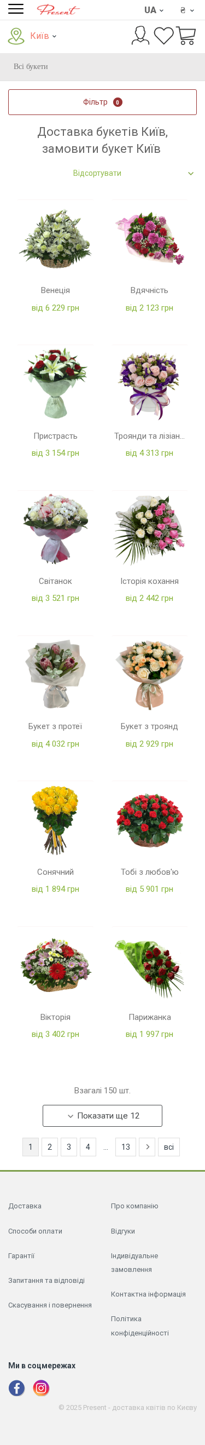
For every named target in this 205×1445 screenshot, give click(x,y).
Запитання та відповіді (46, 1280)
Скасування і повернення (50, 1305)
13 (125, 1147)
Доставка (25, 1206)
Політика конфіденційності (140, 1326)
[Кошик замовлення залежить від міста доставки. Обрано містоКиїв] (186, 37)
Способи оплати (35, 1231)
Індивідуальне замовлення (134, 1263)
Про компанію (135, 1206)
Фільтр (101, 102)
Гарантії (21, 1256)
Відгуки (123, 1231)
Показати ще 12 (108, 1116)
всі (169, 1147)
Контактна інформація (148, 1294)
